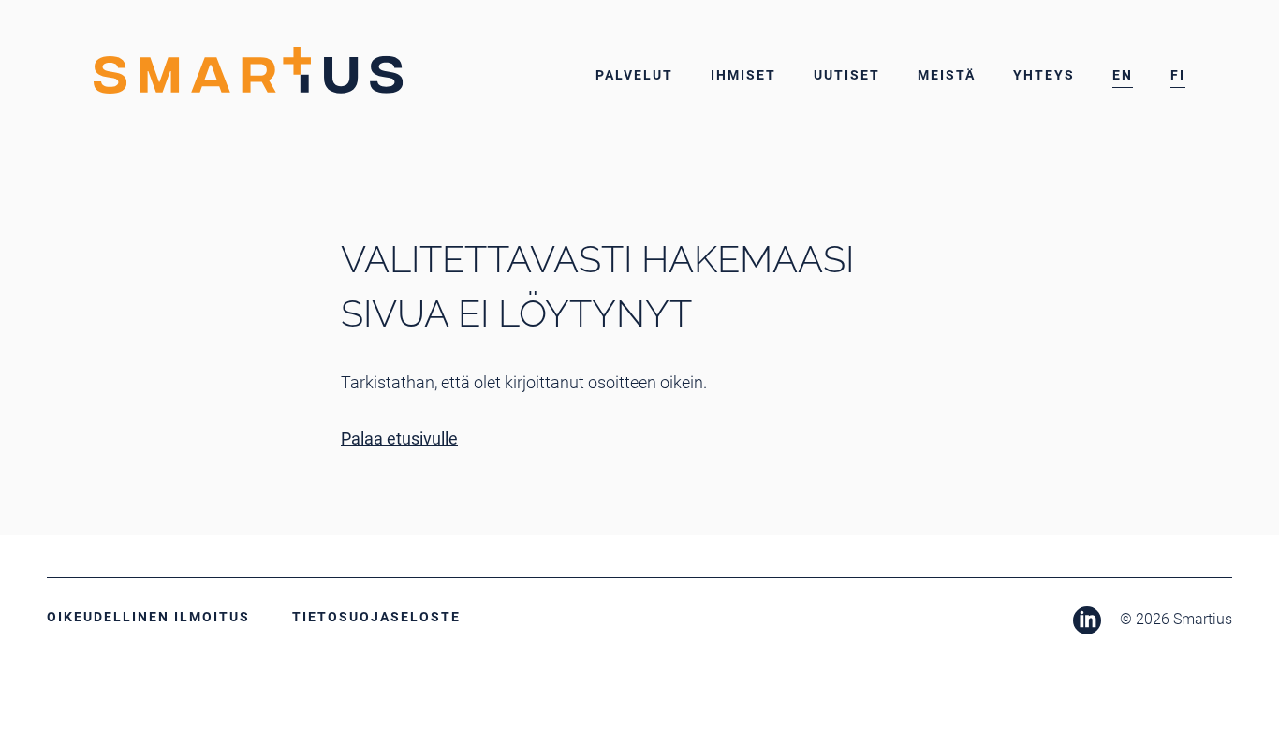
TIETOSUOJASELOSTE (376, 616)
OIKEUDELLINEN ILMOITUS (148, 616)
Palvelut (634, 74)
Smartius (249, 70)
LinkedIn (1087, 620)
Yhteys (1044, 74)
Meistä (947, 74)
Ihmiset (743, 74)
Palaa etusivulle (399, 438)
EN (1122, 74)
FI (1177, 74)
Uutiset (847, 74)
